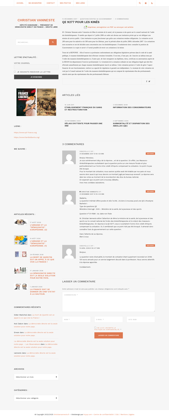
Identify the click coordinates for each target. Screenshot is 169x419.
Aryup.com (87, 414)
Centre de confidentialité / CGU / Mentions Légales (114, 414)
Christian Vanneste (89, 192)
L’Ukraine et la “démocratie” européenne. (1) (38, 243)
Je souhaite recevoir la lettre (33, 72)
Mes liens (80, 3)
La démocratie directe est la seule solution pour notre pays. (42, 275)
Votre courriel (22, 63)
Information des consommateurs (132, 107)
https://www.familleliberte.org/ (27, 137)
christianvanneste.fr (61, 414)
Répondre (150, 153)
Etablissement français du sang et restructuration (83, 108)
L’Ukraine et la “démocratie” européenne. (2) (38, 227)
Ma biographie (35, 3)
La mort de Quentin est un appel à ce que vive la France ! (42, 259)
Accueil (20, 3)
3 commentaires (122, 19)
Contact (51, 3)
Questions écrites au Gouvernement (96, 19)
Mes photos (65, 3)
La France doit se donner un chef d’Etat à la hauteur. (42, 291)
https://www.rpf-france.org (25, 132)
